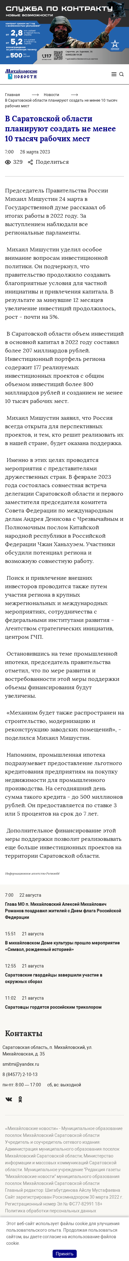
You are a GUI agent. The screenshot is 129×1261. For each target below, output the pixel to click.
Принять (65, 1253)
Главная (12, 95)
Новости (51, 95)
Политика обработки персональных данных (50, 1210)
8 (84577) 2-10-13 (20, 1074)
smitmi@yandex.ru (21, 1064)
